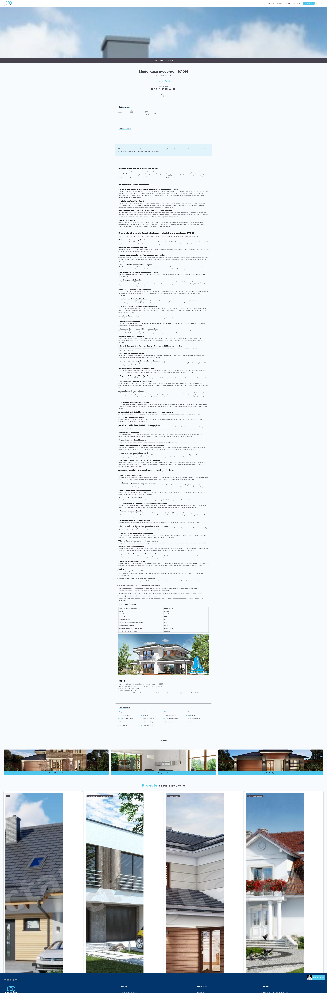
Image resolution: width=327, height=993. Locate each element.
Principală (270, 3)
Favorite (321, 3)
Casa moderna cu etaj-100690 (128, 688)
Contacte (309, 3)
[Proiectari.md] (8, 5)
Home (156, 60)
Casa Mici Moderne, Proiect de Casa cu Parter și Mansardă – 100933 (141, 684)
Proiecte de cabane (166, 60)
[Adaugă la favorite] (163, 96)
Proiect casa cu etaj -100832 (128, 690)
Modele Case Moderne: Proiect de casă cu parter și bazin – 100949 (140, 686)
